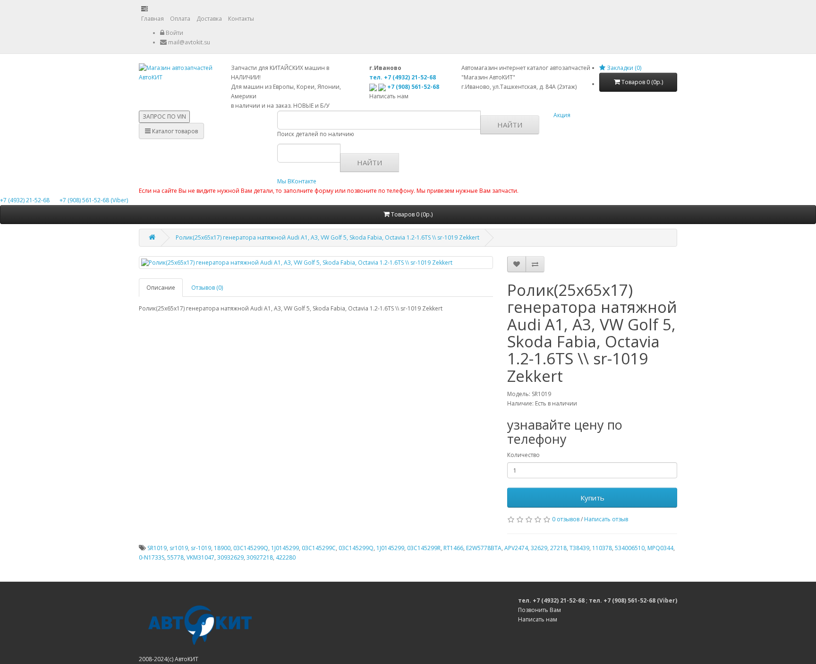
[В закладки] (516, 264)
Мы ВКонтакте (296, 181)
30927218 (259, 557)
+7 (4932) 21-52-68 (25, 200)
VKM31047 (200, 557)
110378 (602, 548)
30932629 (230, 557)
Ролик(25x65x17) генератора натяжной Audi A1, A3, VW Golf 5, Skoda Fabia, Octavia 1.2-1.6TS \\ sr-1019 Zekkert (327, 237)
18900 (222, 548)
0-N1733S (151, 557)
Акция (561, 115)
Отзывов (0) (207, 288)
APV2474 (516, 548)
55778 (175, 557)
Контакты (241, 19)
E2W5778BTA (484, 548)
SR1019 (157, 548)
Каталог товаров (174, 131)
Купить (592, 497)
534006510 (630, 548)
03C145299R (424, 548)
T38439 (579, 548)
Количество (523, 455)
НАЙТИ (509, 124)
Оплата (180, 19)
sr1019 (179, 548)
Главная (152, 19)
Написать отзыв (606, 519)
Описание (160, 288)
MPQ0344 (660, 548)
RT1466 (453, 548)
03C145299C (319, 548)
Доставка (209, 19)
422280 (286, 557)
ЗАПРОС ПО (164, 116)
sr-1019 (201, 548)
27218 (558, 548)
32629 (539, 548)
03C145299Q (250, 548)
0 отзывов (565, 519)
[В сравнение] (535, 264)
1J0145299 (285, 548)
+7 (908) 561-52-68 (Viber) (89, 200)
